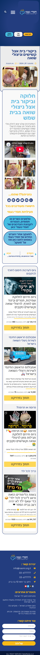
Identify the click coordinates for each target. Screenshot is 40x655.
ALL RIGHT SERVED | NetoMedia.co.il (20, 654)
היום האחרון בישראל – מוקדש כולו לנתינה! (22, 607)
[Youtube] (26, 586)
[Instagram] (30, 586)
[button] (13, 12)
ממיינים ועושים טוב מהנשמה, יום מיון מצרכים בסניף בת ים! (21, 612)
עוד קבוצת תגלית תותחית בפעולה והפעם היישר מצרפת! (19, 601)
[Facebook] (33, 586)
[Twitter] (28, 586)
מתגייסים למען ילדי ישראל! (25, 596)
